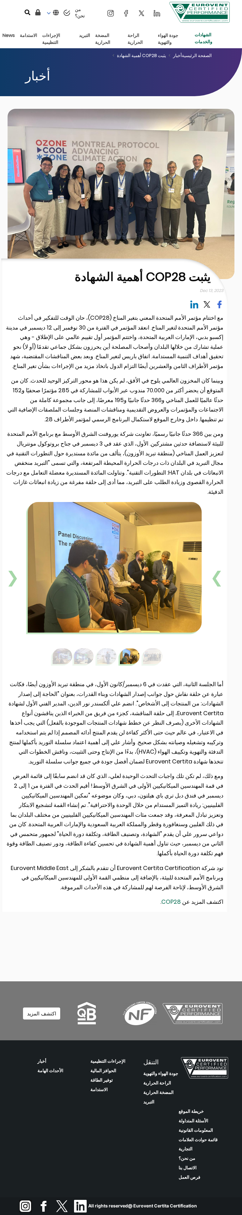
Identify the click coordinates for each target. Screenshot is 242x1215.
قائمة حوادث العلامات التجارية (198, 1144)
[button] (52, 13)
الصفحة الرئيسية (197, 55)
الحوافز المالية (103, 1070)
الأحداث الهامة (50, 1070)
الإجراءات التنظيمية (107, 1061)
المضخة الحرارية (158, 1092)
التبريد (148, 1102)
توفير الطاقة (101, 1080)
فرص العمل (189, 1177)
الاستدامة (99, 1089)
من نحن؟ (187, 1158)
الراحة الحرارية (157, 1083)
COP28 (171, 902)
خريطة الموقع (191, 1111)
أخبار (177, 55)
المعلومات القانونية (196, 1130)
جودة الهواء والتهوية (160, 1073)
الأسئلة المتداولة (193, 1121)
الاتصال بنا (188, 1168)
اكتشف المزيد (41, 1013)
